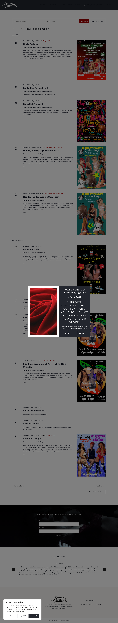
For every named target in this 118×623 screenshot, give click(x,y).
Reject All (23, 616)
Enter (67, 333)
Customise (11, 616)
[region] (22, 609)
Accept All (34, 616)
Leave (81, 333)
